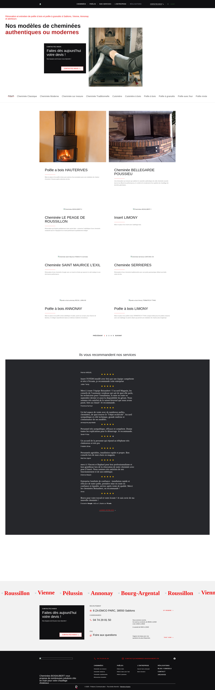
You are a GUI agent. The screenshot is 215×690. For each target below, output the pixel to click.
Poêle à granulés (167, 96)
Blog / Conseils (165, 668)
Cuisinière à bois (133, 96)
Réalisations (136, 4)
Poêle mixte (201, 96)
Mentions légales (125, 686)
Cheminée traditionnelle (101, 674)
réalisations (163, 665)
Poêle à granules (122, 674)
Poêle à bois (150, 96)
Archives (162, 674)
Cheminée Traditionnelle (97, 96)
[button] (111, 137)
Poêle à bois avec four (123, 671)
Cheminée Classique (27, 96)
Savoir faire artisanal (143, 669)
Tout (11, 96)
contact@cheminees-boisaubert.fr (142, 658)
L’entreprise (120, 4)
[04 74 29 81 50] (91, 620)
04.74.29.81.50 (103, 658)
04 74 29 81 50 (102, 619)
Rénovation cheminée (100, 677)
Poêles (93, 4)
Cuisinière (117, 96)
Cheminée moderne (99, 671)
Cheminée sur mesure (72, 96)
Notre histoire (141, 671)
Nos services (105, 4)
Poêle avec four (185, 96)
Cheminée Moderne (49, 96)
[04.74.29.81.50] (95, 659)
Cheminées (81, 4)
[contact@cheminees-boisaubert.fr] (123, 659)
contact (161, 671)
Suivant (118, 335)
